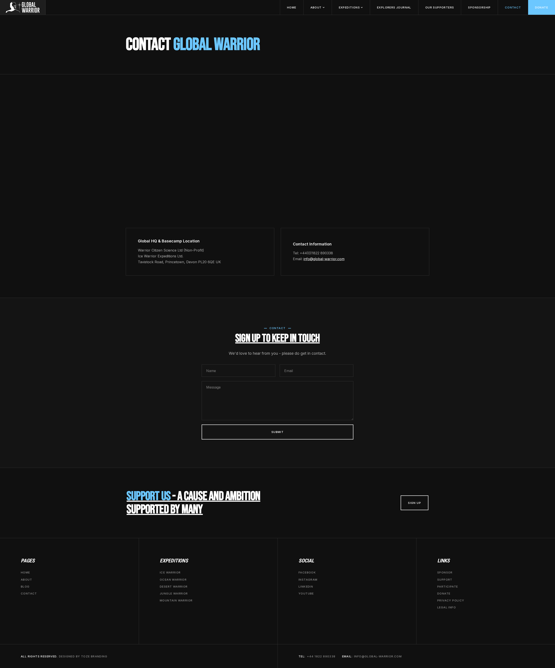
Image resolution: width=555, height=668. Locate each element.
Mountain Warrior (176, 600)
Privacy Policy (450, 600)
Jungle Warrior (174, 593)
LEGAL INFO (446, 607)
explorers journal (394, 7)
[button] (317, 7)
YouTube (306, 593)
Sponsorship (479, 7)
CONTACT (513, 7)
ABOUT (26, 579)
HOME (291, 7)
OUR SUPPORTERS (439, 7)
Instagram (308, 579)
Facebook (307, 572)
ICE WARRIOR (170, 572)
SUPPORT (444, 579)
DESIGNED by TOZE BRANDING (83, 656)
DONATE (541, 7)
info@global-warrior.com (324, 259)
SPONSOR (445, 572)
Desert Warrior (174, 586)
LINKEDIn (306, 586)
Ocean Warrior (173, 579)
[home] (23, 7)
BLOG (25, 586)
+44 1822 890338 (321, 656)
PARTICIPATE (447, 586)
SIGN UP (414, 503)
